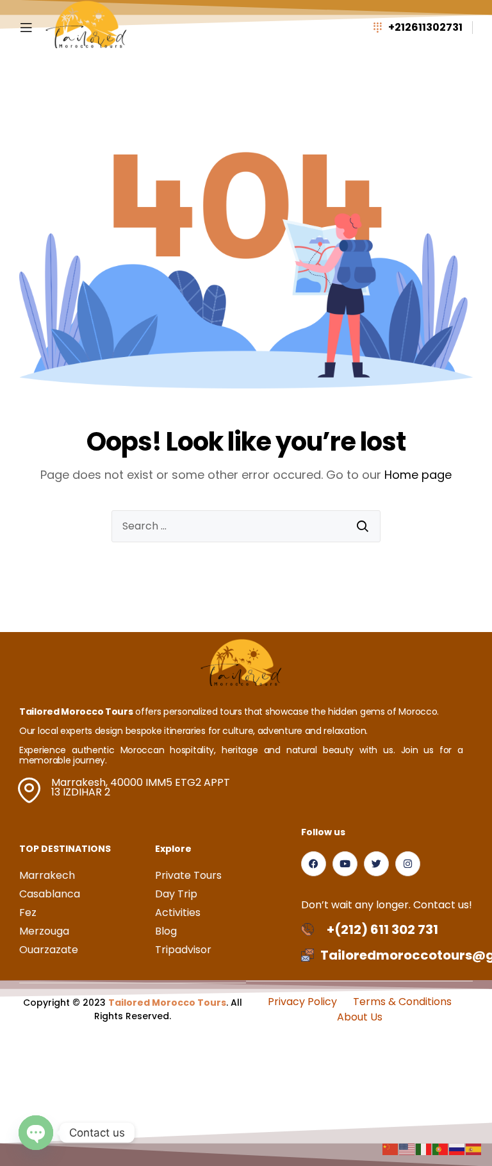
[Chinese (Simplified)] (390, 1148)
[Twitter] (376, 863)
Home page (418, 475)
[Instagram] (407, 863)
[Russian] (457, 1148)
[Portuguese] (440, 1148)
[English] (407, 1148)
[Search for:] (246, 526)
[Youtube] (344, 863)
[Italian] (424, 1148)
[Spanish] (474, 1148)
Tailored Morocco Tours (167, 1002)
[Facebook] (313, 863)
